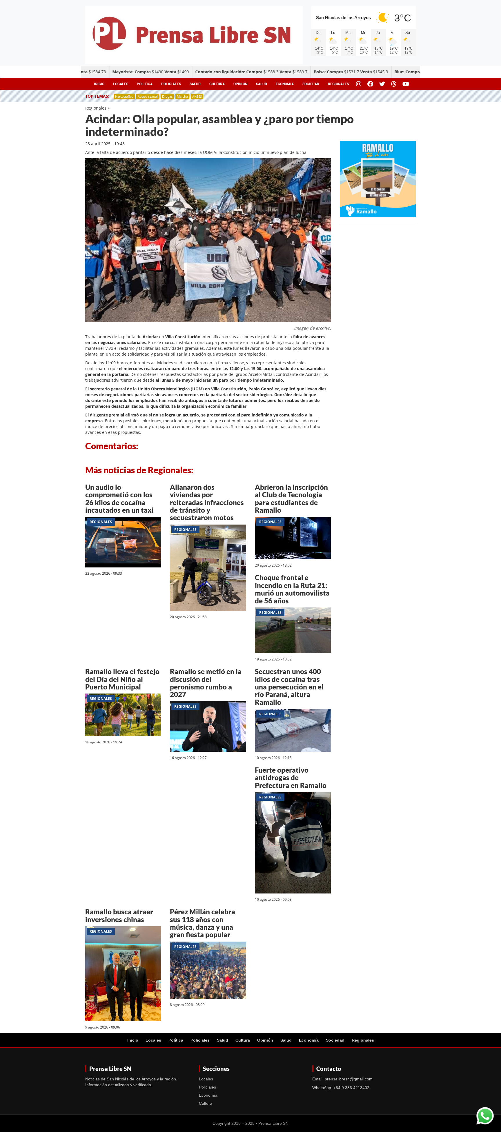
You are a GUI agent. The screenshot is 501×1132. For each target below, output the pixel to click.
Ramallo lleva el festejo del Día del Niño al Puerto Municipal (122, 679)
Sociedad (310, 84)
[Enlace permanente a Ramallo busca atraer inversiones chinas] (123, 975)
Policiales (171, 84)
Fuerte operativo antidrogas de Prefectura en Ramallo (290, 777)
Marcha (182, 96)
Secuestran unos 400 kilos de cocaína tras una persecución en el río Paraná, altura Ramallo (289, 686)
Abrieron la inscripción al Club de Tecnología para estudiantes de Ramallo (291, 498)
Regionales (338, 84)
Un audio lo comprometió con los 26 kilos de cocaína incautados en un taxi (119, 498)
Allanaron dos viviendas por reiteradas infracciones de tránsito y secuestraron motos (207, 502)
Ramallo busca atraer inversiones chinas (119, 915)
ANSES (197, 96)
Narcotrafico (124, 96)
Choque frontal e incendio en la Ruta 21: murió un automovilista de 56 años (292, 589)
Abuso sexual (148, 96)
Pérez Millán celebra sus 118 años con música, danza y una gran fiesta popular (202, 923)
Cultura (217, 84)
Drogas (167, 96)
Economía (285, 84)
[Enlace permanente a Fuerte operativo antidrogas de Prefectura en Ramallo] (293, 844)
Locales (120, 84)
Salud (195, 84)
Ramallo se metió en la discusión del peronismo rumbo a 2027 (206, 682)
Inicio (99, 84)
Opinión (240, 84)
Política (145, 84)
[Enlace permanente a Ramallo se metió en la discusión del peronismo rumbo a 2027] (208, 727)
